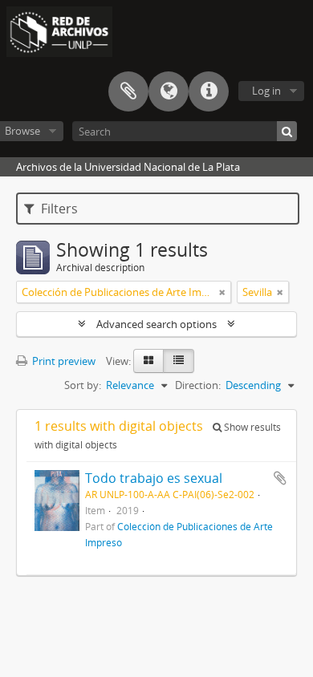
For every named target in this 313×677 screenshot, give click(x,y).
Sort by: (82, 385)
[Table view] (178, 361)
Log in (266, 90)
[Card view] (148, 361)
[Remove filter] (222, 292)
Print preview (63, 361)
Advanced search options (156, 324)
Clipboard (128, 91)
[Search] (287, 131)
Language (168, 91)
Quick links (209, 91)
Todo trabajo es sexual (153, 478)
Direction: (198, 385)
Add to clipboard (280, 478)
